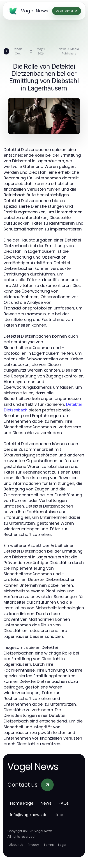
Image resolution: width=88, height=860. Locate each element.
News (46, 803)
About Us (16, 844)
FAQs (64, 803)
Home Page (21, 803)
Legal (62, 844)
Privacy (33, 844)
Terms (49, 844)
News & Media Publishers (69, 51)
